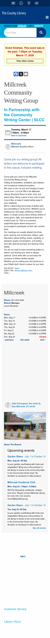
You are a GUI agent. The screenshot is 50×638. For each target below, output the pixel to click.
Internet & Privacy (12, 593)
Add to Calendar (19, 135)
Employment (34, 571)
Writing (17, 270)
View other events (25, 61)
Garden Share (27, 456)
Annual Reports (34, 565)
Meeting (24, 270)
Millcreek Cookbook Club (21, 482)
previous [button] (9, 339)
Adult (17, 268)
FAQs (12, 565)
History (11, 598)
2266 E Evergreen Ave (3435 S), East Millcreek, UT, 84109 (26, 405)
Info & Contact (12, 576)
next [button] (42, 339)
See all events (39, 527)
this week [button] (24, 339)
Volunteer (34, 576)
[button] (47, 17)
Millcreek (16, 143)
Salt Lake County (33, 593)
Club (30, 270)
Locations (12, 571)
